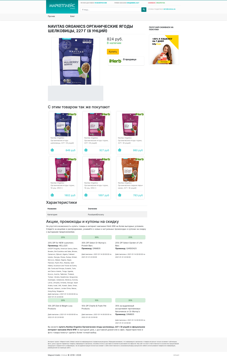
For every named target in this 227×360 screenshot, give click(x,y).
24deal (64, 355)
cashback (151, 3)
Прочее (51, 16)
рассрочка (161, 3)
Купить (113, 51)
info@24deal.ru (169, 9)
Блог (72, 16)
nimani (176, 355)
